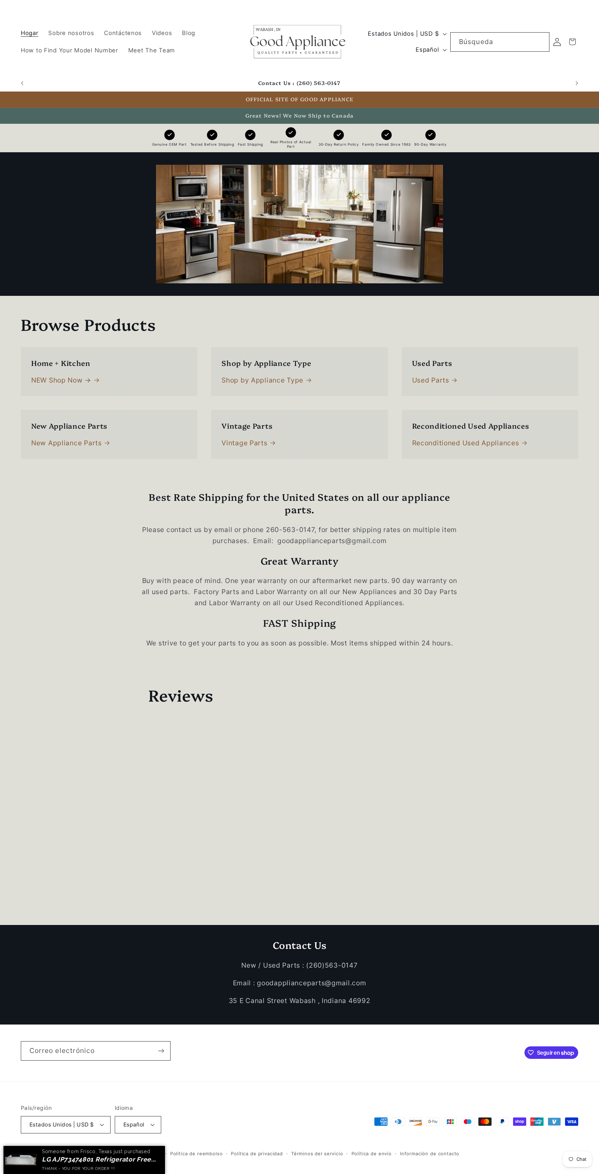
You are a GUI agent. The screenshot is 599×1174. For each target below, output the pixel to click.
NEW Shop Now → (61, 380)
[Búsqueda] (540, 42)
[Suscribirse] (161, 1051)
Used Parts (430, 380)
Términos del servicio (317, 1153)
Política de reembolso (196, 1153)
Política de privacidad (257, 1153)
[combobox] (500, 42)
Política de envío (371, 1153)
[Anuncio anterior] (22, 83)
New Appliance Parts (66, 443)
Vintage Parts (244, 443)
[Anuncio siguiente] (576, 83)
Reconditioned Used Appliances (465, 443)
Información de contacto (429, 1153)
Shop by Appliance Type (262, 380)
